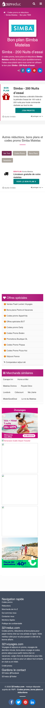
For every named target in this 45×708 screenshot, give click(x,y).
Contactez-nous (8, 616)
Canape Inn (8, 379)
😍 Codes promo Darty (13, 327)
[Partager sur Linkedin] (40, 70)
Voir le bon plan (25, 181)
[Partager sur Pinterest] (34, 70)
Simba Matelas (12, 15)
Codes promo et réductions (18, 12)
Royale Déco (26, 385)
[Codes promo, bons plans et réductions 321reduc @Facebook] (12, 702)
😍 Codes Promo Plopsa (14, 344)
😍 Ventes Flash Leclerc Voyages (18, 304)
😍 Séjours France (12, 356)
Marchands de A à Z (10, 609)
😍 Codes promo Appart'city (15, 315)
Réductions (6, 605)
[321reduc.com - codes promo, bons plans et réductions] (11, 3)
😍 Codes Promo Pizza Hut (15, 350)
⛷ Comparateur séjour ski (15, 362)
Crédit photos (7, 665)
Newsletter (7, 160)
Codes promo (7, 602)
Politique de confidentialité (12, 623)
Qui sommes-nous (9, 612)
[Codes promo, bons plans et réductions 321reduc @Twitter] (18, 702)
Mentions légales (8, 619)
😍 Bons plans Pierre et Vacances (18, 309)
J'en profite (28, 110)
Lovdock (6, 392)
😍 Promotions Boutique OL (15, 338)
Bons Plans (33, 153)
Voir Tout (6, 153)
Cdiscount (19, 392)
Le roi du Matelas (28, 398)
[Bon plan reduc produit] (22, 52)
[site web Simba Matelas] (22, 28)
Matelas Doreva (10, 385)
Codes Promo (19, 153)
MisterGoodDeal (10, 398)
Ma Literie (32, 392)
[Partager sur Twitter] (28, 70)
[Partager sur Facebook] (23, 70)
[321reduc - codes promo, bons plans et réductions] (32, 702)
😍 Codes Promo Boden (14, 333)
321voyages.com (12, 644)
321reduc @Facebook (10, 673)
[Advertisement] (22, 221)
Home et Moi (23, 379)
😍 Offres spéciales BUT (14, 321)
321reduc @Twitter (9, 676)
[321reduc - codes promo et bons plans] (25, 702)
